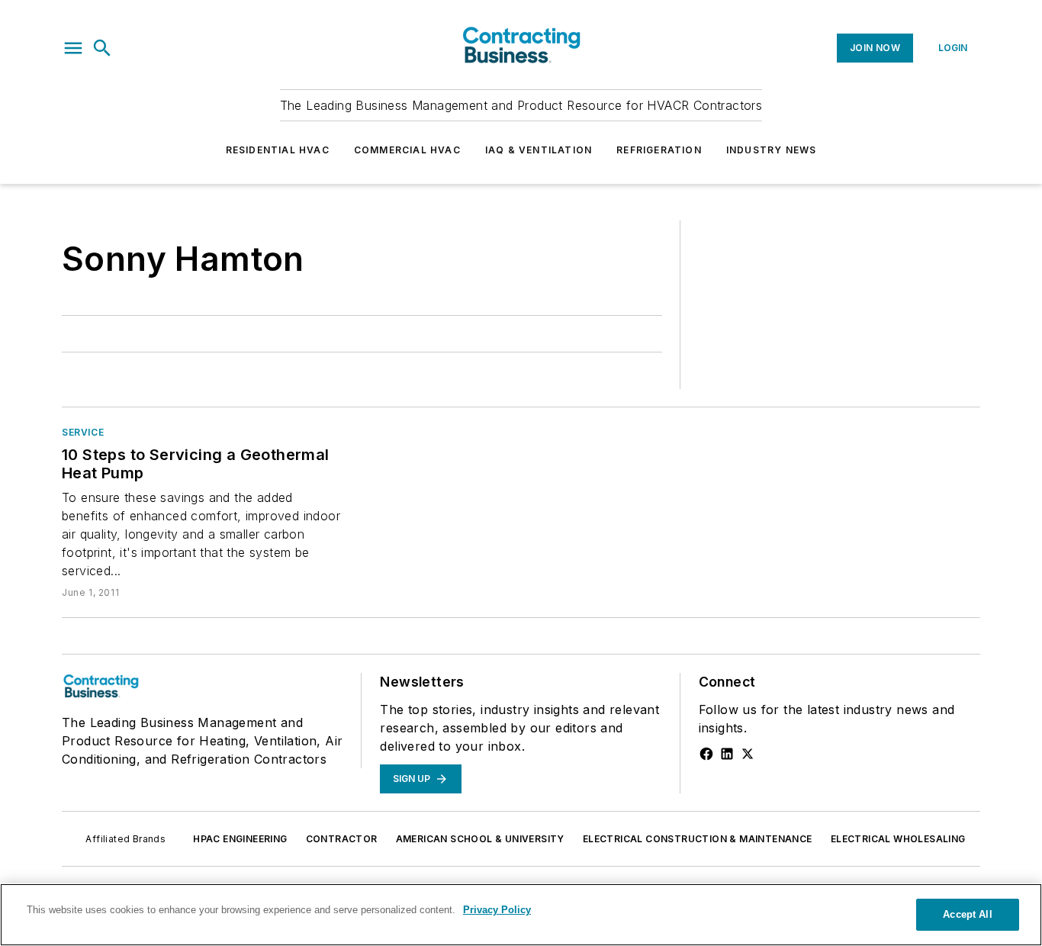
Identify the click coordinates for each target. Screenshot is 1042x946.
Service (83, 432)
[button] (73, 48)
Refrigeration (659, 150)
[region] (521, 914)
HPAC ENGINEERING (240, 839)
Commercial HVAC (407, 150)
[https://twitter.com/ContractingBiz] (747, 753)
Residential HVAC (278, 150)
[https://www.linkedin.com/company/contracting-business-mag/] (727, 753)
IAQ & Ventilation (538, 150)
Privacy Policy (497, 909)
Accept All (967, 914)
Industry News (771, 150)
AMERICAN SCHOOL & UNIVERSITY (480, 839)
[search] (102, 48)
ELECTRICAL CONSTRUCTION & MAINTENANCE (697, 839)
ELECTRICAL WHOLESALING (898, 839)
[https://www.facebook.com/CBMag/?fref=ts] (706, 753)
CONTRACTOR (342, 839)
